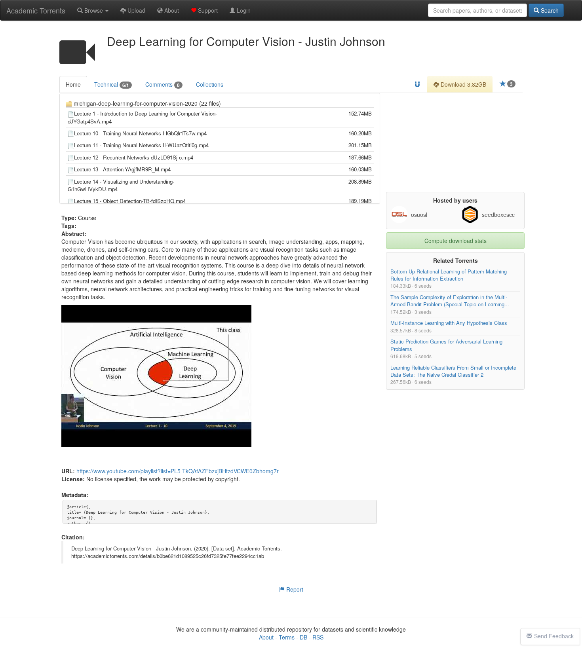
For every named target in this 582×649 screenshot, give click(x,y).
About (171, 10)
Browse (94, 10)
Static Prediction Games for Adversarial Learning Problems (446, 345)
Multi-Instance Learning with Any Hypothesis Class (448, 323)
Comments (162, 84)
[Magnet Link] (417, 84)
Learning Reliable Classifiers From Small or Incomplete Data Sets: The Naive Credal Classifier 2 (453, 371)
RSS (317, 637)
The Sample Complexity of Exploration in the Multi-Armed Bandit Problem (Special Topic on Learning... (449, 301)
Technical (111, 84)
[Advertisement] (455, 142)
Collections (209, 84)
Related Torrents (455, 260)
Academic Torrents (35, 10)
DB (303, 637)
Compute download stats (455, 241)
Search (549, 10)
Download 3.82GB (462, 84)
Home (73, 84)
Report (294, 589)
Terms (287, 637)
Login (243, 10)
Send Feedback (554, 636)
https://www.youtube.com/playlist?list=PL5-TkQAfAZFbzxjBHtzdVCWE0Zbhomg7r (177, 471)
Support (207, 10)
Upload (135, 10)
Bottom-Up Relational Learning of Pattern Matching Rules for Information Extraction (448, 275)
